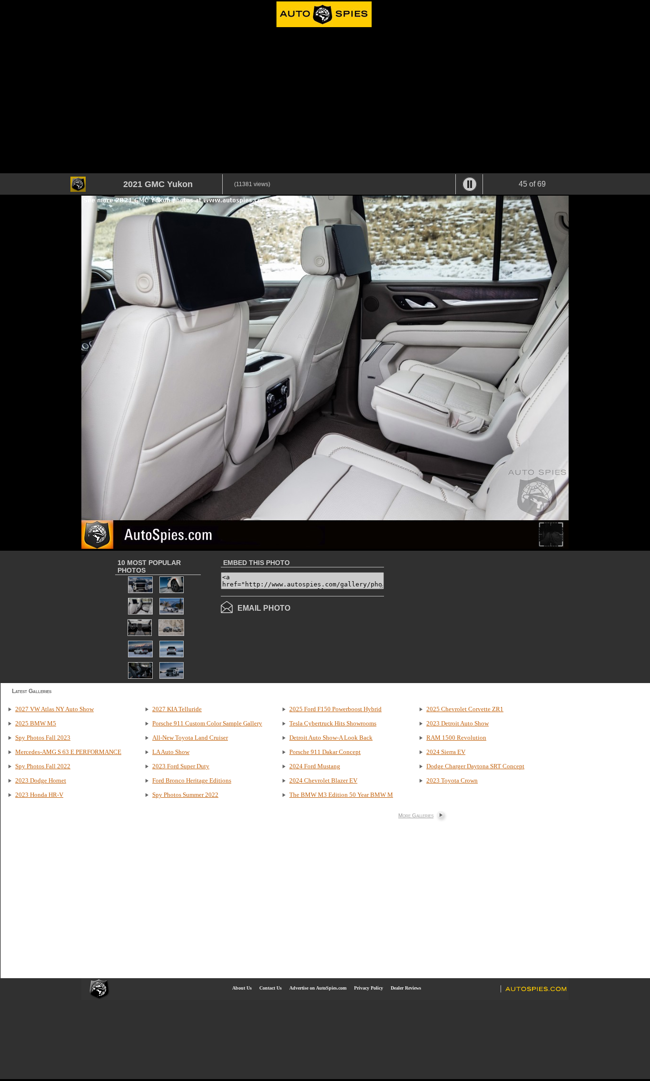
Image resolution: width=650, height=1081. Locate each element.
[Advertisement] (325, 102)
